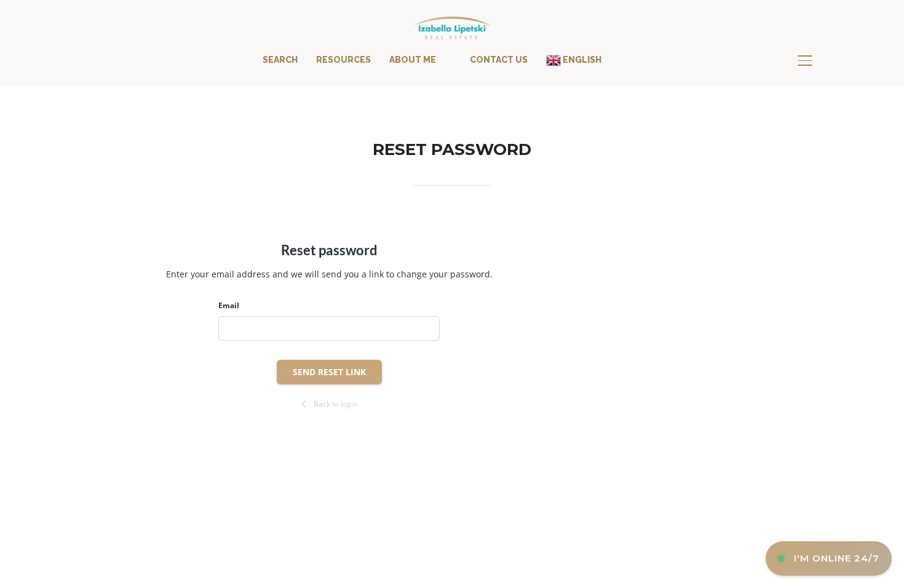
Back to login (335, 404)
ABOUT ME (412, 60)
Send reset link (329, 372)
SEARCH (280, 60)
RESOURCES (343, 60)
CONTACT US (499, 60)
